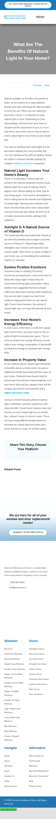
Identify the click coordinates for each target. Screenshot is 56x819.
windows (44, 127)
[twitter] (9, 594)
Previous (37, 85)
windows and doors (23, 163)
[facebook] (5, 594)
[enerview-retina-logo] (15, 16)
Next (47, 85)
